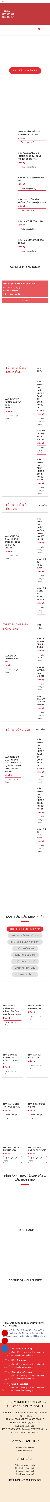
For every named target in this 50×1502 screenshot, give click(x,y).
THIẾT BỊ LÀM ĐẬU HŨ (25, 961)
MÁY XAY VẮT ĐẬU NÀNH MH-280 (12, 659)
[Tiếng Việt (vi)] (25, 14)
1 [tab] (15, 55)
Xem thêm (25, 300)
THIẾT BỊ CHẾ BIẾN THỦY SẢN (25, 935)
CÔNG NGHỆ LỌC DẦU (25, 955)
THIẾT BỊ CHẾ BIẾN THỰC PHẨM (19, 283)
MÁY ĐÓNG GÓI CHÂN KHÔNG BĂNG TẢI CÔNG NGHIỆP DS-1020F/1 (30, 156)
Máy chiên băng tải (10, 291)
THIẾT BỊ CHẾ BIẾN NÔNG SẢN (25, 942)
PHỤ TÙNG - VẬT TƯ (25, 974)
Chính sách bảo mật (25, 1474)
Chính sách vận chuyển (25, 1465)
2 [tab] (21, 55)
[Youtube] (22, 1496)
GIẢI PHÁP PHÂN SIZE (25, 968)
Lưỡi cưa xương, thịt (11, 294)
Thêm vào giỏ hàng (28, 142)
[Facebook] (27, 1496)
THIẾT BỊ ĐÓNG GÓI (25, 948)
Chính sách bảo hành (25, 1471)
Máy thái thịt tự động (11, 288)
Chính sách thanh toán (25, 1468)
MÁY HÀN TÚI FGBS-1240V (30, 221)
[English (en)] (41, 14)
